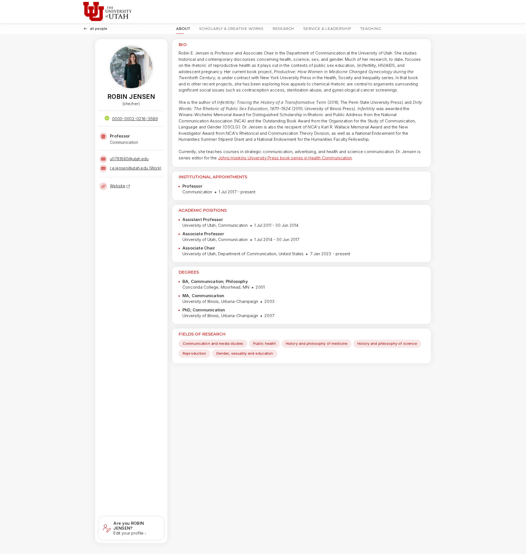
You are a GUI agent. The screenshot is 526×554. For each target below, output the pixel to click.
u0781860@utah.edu (129, 158)
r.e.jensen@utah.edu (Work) (135, 168)
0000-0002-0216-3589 (135, 118)
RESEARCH (283, 28)
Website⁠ (117, 185)
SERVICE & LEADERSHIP (327, 28)
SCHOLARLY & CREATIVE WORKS (231, 28)
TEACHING (370, 28)
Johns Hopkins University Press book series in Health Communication (285, 157)
